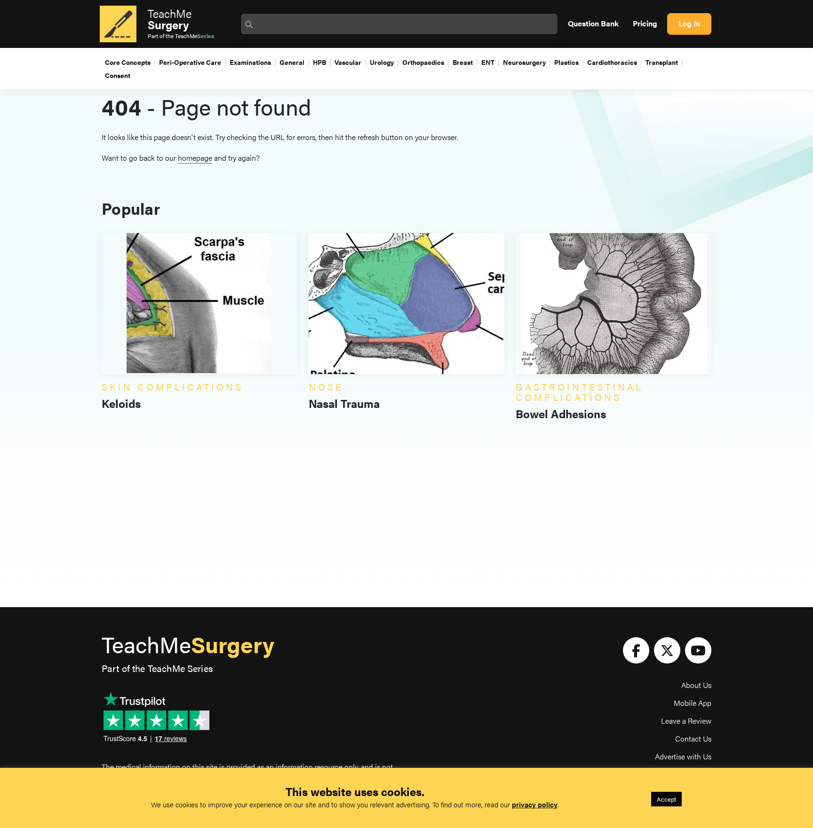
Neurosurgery (524, 62)
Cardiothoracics (612, 62)
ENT (487, 62)
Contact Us (693, 738)
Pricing (645, 23)
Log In (689, 23)
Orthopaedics (423, 62)
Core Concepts (128, 62)
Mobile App (692, 702)
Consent (117, 75)
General (291, 62)
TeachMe (169, 19)
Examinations (250, 62)
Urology (382, 62)
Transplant (662, 62)
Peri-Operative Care (190, 62)
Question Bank (593, 23)
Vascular (348, 62)
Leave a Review (686, 720)
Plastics (566, 62)
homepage (195, 157)
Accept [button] (666, 799)
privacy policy (535, 804)
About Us (696, 685)
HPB (319, 62)
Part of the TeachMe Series (157, 668)
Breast (463, 62)
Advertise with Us (683, 756)
